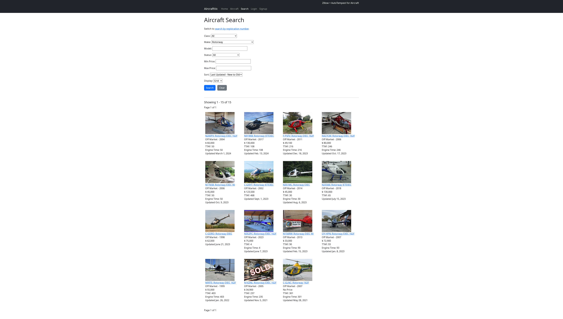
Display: (208, 80)
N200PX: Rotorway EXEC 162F (221, 135)
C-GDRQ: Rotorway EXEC (218, 233)
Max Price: (210, 68)
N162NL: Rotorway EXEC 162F (260, 282)
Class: (207, 36)
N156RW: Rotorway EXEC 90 (298, 233)
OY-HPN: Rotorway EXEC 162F (338, 233)
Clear (222, 87)
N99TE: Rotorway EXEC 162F (220, 282)
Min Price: (209, 61)
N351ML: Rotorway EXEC (296, 184)
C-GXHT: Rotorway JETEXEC (259, 184)
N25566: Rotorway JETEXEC (336, 184)
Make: (207, 42)
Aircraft (234, 8)
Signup (263, 8)
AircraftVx (211, 9)
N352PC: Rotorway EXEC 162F (260, 233)
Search (245, 8)
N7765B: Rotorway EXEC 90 (220, 184)
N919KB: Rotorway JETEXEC (259, 135)
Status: (208, 55)
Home (224, 8)
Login (254, 8)
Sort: (206, 74)
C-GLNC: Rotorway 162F (296, 282)
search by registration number (232, 28)
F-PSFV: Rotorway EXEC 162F (298, 135)
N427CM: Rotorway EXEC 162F (338, 135)
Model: (208, 48)
